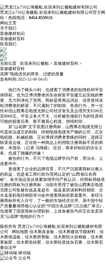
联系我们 (8, 44)
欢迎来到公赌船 (34, 63)
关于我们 (8, 28)
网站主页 (8, 23)
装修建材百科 (12, 39)
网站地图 (20, 232)
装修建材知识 (12, 33)
